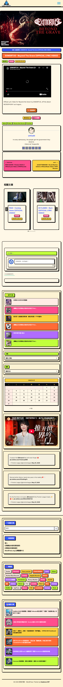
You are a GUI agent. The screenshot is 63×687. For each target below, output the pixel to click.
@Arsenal (21, 457)
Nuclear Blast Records (19, 123)
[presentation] (17, 198)
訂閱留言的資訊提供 (11, 548)
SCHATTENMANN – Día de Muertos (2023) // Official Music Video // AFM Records (47, 165)
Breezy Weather (33, 579)
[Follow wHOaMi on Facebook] (23, 148)
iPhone (45, 575)
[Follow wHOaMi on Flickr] (36, 148)
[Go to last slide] (6, 209)
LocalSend (39, 588)
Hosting (24, 575)
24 (9, 400)
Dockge (47, 588)
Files (47, 584)
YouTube (29, 123)
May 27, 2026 (36, 482)
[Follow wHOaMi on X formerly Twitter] (26, 148)
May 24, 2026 (36, 502)
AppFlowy (17, 588)
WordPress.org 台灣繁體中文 (14, 550)
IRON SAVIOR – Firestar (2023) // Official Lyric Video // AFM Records (15, 164)
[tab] (28, 231)
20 (31, 397)
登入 (6, 543)
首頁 (13, 50)
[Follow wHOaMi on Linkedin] (39, 148)
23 (54, 397)
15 (46, 394)
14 (39, 394)
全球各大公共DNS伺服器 (20, 300)
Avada (43, 579)
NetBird (8, 588)
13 (31, 394)
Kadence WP (45, 682)
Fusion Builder (38, 571)
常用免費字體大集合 (19, 333)
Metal (4, 123)
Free (27, 584)
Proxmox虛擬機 (10, 579)
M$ (7, 584)
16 (54, 394)
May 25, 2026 (36, 463)
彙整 (7, 367)
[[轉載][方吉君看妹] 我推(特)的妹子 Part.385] (8, 343)
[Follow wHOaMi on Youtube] (33, 148)
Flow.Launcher (26, 571)
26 (24, 400)
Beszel (25, 588)
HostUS (50, 579)
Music (10, 123)
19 (24, 397)
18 (16, 397)
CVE (31, 588)
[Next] (56, 209)
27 (31, 400)
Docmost (16, 571)
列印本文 (27, 118)
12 (24, 394)
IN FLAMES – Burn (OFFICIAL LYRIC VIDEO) (45, 210)
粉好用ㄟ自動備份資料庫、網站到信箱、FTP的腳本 (27, 316)
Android (54, 584)
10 (8, 394)
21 (39, 397)
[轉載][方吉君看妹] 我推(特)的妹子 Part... (24, 308)
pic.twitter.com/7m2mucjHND (19, 459)
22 (46, 397)
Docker (8, 571)
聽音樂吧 (17, 50)
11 (16, 394)
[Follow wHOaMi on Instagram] (30, 148)
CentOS (34, 584)
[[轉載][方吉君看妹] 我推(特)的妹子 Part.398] (8, 310)
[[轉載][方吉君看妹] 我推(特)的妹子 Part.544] (8, 326)
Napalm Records (35, 575)
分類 (7, 354)
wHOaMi (11, 61)
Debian (13, 584)
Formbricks (21, 579)
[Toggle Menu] (59, 3)
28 (39, 400)
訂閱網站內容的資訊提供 (12, 545)
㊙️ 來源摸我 (31, 110)
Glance (20, 584)
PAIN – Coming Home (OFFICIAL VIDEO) (16, 210)
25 (16, 400)
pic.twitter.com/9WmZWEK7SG (23, 499)
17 (8, 397)
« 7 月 (30, 408)
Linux (47, 571)
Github (54, 571)
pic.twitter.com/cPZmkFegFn (18, 479)
